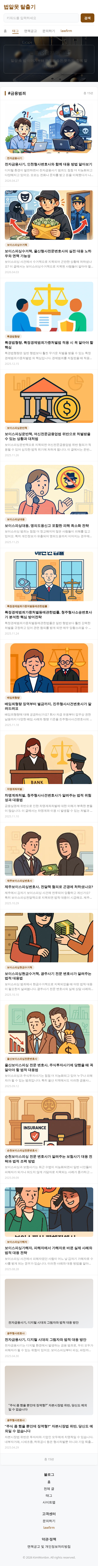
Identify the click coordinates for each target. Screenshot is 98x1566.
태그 (15, 31)
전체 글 (49, 1488)
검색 (87, 18)
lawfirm (66, 31)
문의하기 (48, 31)
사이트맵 (49, 1502)
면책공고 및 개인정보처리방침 (49, 1546)
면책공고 (30, 31)
